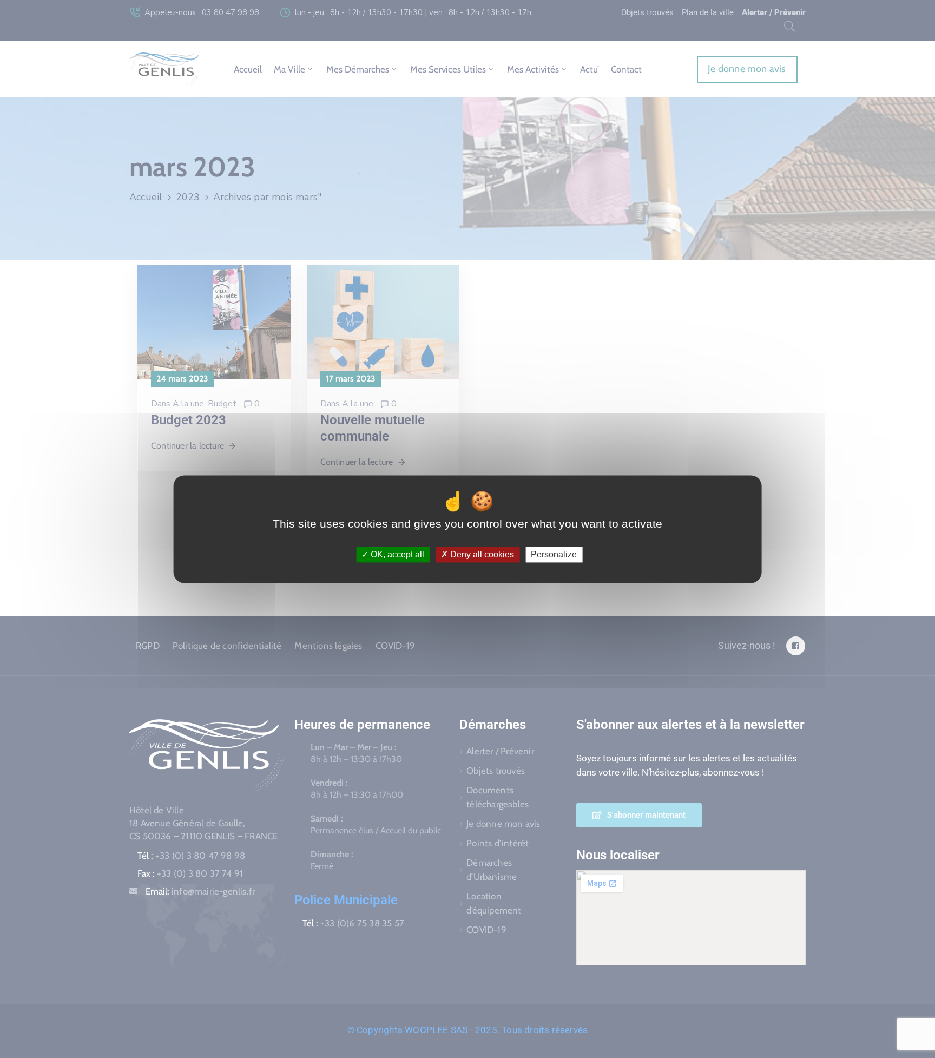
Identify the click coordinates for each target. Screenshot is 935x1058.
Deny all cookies (481, 554)
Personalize (554, 554)
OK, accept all (396, 554)
